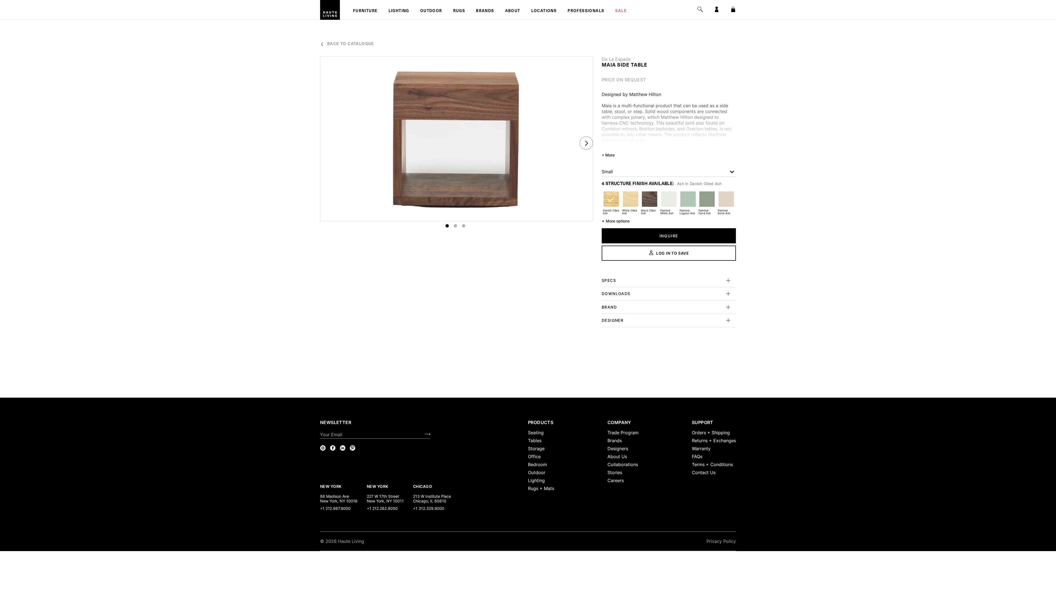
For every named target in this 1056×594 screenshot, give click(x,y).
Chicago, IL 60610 (429, 501)
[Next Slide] (586, 143)
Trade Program (623, 432)
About (512, 11)
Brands (485, 11)
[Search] (700, 9)
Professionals (586, 11)
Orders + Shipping (711, 432)
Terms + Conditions (712, 464)
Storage (536, 448)
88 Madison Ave (334, 496)
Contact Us (704, 472)
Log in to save (672, 253)
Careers (615, 480)
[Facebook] (333, 448)
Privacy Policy (721, 541)
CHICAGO (422, 486)
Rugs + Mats (541, 488)
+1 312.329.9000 (428, 508)
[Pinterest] (352, 448)
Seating (536, 432)
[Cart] (733, 9)
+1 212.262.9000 (382, 508)
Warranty (701, 448)
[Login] (717, 9)
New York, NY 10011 (385, 501)
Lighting (399, 11)
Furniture (365, 11)
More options (616, 221)
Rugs (459, 11)
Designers (617, 448)
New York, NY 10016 (339, 501)
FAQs (697, 456)
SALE (620, 11)
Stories (614, 472)
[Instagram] (323, 448)
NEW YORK (331, 486)
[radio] (611, 202)
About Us (617, 456)
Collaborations (622, 464)
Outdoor (431, 11)
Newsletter (335, 422)
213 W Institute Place (432, 496)
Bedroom (537, 464)
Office (534, 456)
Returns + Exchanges (714, 440)
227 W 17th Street (383, 496)
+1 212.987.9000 (335, 508)
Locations (544, 11)
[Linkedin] (342, 448)
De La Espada (616, 59)
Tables (534, 440)
